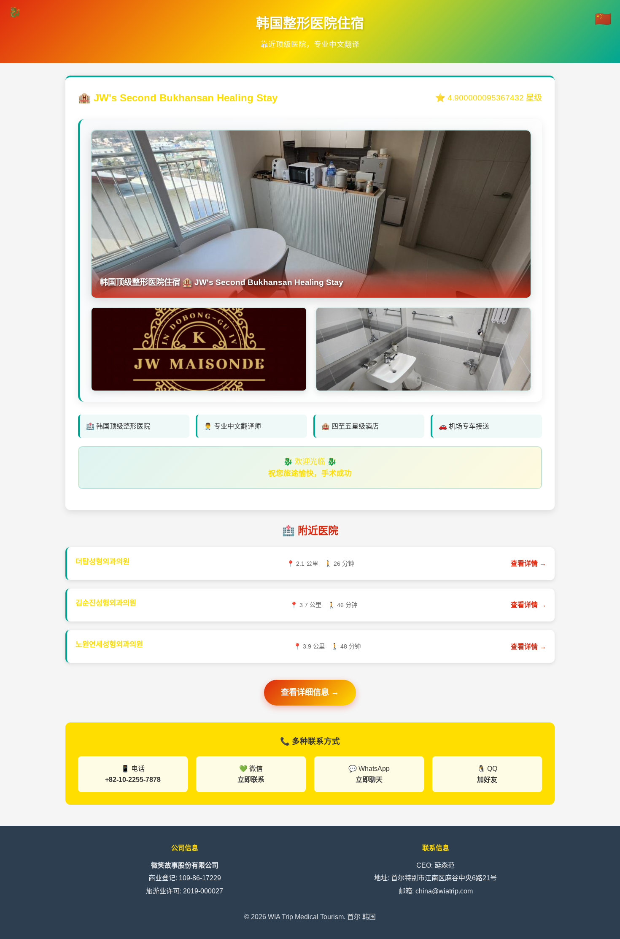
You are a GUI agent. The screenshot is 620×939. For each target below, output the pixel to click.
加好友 (487, 779)
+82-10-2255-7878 (133, 779)
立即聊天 (369, 779)
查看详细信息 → (310, 692)
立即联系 (250, 779)
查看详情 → (528, 563)
